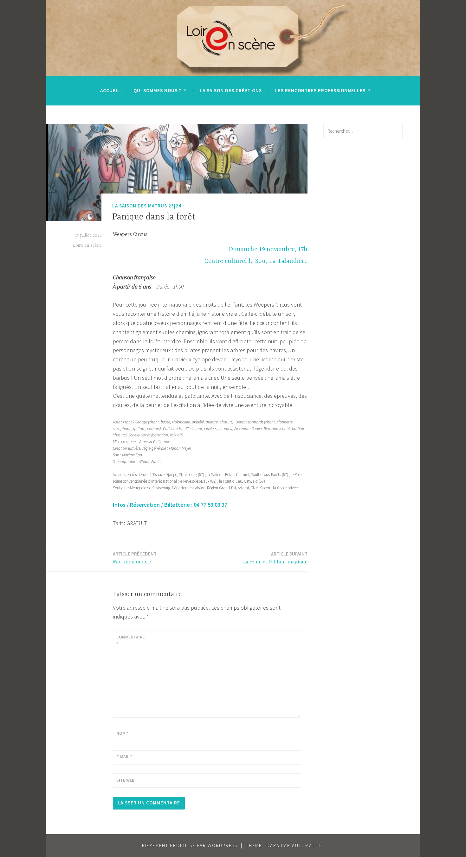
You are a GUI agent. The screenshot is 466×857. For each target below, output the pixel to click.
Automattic (307, 845)
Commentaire (130, 640)
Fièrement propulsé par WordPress (189, 845)
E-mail (124, 756)
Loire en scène (87, 245)
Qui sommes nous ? (157, 90)
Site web (125, 780)
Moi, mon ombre (135, 558)
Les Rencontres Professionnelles (320, 90)
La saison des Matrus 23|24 (146, 206)
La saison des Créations (231, 90)
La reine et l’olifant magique (275, 558)
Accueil (110, 90)
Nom (122, 733)
